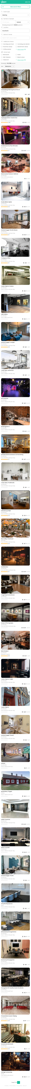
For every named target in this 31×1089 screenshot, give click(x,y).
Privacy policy (19, 1085)
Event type (6, 11)
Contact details (12, 1085)
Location (5, 27)
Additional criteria (8, 41)
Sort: (2, 66)
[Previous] (4, 78)
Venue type (6, 52)
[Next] (26, 78)
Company (7, 1085)
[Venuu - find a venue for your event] (3, 1)
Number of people (8, 19)
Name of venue (7, 34)
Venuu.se (24, 1085)
